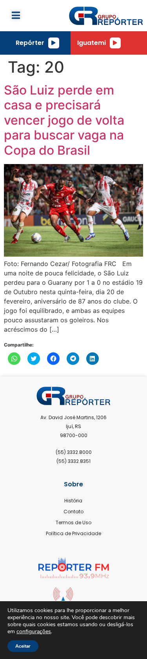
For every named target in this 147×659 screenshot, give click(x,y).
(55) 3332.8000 (74, 452)
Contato (73, 511)
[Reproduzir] (53, 43)
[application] (53, 43)
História (73, 500)
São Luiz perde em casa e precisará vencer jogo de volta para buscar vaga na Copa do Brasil (64, 120)
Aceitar (23, 646)
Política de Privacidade (73, 533)
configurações (33, 631)
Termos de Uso (73, 522)
